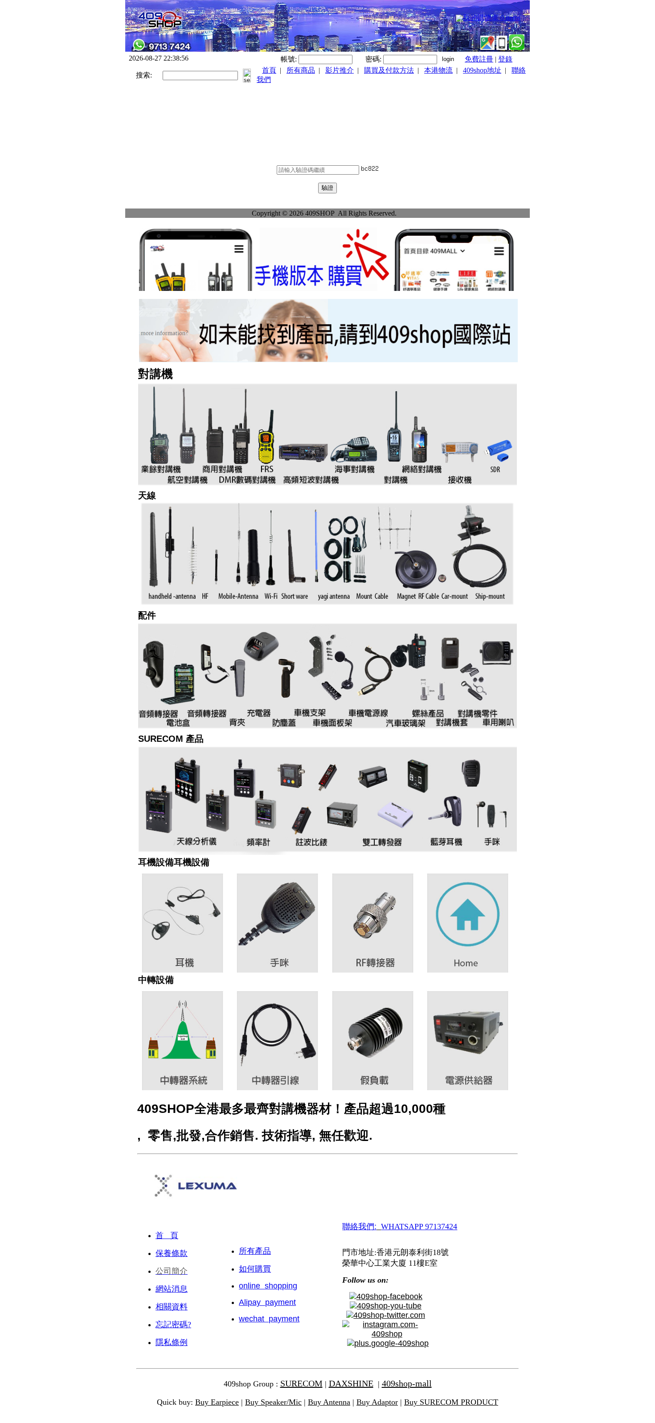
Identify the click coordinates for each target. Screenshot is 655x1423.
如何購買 (255, 1268)
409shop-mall (407, 1383)
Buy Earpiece (217, 1402)
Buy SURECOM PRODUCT (451, 1402)
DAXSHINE (351, 1383)
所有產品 (255, 1251)
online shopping (268, 1285)
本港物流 (438, 70)
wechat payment (269, 1318)
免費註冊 (479, 59)
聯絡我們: (359, 1226)
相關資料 (172, 1306)
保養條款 (172, 1253)
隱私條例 (172, 1342)
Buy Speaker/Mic (273, 1402)
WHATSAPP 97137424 (419, 1226)
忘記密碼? (173, 1324)
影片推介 (339, 70)
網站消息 (172, 1288)
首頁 (269, 70)
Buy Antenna (329, 1402)
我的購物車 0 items (491, 17)
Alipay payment (267, 1302)
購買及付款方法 (389, 70)
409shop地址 (482, 70)
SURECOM (301, 1383)
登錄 (505, 59)
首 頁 (167, 1235)
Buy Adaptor (377, 1402)
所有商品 (301, 70)
